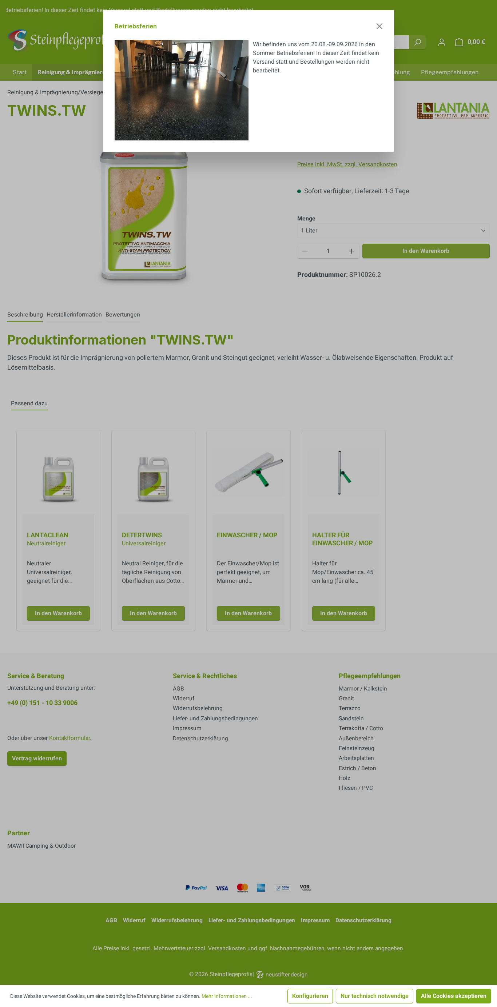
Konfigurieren (310, 996)
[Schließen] (379, 26)
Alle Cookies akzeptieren (453, 996)
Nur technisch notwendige (375, 996)
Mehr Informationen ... (227, 996)
